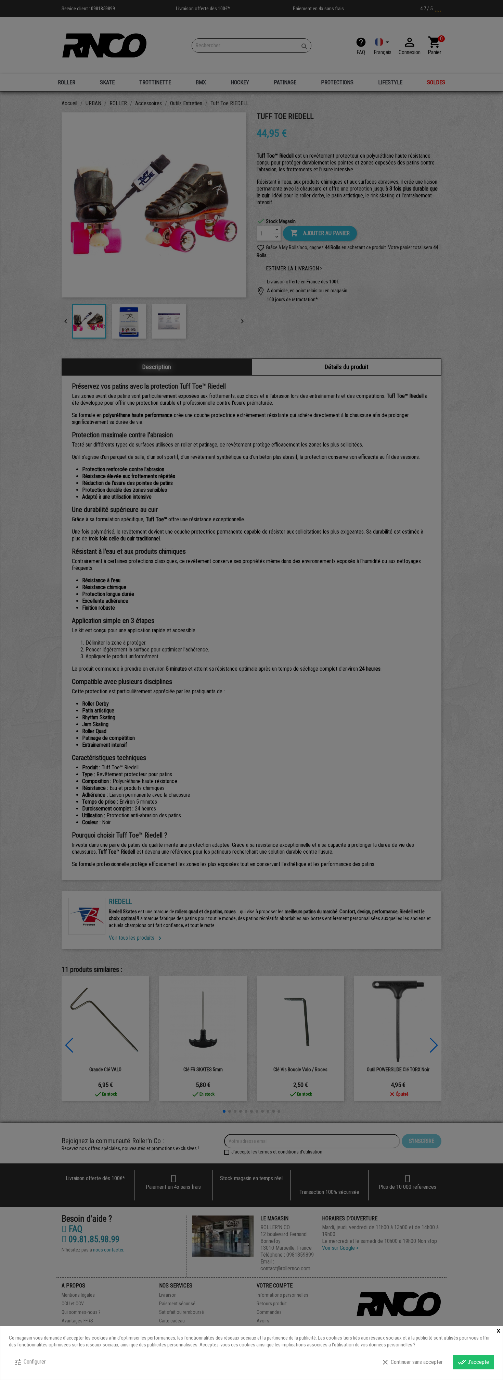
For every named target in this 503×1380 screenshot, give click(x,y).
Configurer (30, 1362)
